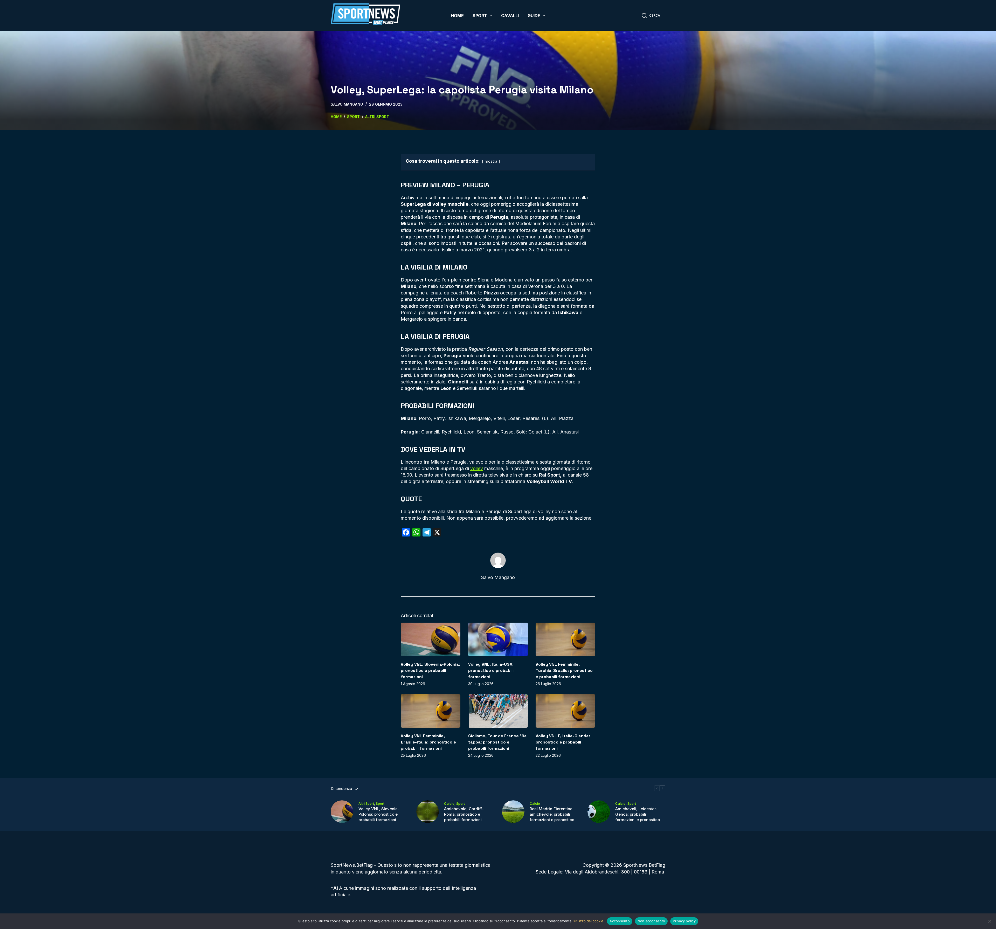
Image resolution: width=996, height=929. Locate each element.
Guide (534, 15)
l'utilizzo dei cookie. (588, 921)
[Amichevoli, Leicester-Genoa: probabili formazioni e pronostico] (598, 811)
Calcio (449, 803)
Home (457, 15)
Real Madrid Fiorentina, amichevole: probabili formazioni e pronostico (552, 814)
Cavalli (510, 15)
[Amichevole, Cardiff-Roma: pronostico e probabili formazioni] (427, 811)
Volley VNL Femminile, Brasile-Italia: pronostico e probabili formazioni (428, 742)
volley (476, 468)
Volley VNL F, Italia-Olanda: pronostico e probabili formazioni (563, 742)
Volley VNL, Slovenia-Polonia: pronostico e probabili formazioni (430, 670)
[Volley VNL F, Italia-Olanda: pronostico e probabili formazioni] (565, 711)
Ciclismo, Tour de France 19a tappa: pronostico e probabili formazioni (497, 742)
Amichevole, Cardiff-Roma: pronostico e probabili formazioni (464, 814)
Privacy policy (684, 921)
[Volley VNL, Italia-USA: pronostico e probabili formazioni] (498, 639)
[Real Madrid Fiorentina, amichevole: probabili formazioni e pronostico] (513, 811)
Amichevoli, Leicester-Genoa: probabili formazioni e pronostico (637, 814)
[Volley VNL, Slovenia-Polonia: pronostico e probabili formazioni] (430, 639)
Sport (480, 15)
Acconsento (620, 921)
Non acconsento (651, 921)
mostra (491, 161)
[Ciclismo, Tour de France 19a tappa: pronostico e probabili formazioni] (498, 711)
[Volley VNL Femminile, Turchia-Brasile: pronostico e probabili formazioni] (565, 639)
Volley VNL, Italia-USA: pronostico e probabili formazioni (491, 670)
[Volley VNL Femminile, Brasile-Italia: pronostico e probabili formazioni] (430, 711)
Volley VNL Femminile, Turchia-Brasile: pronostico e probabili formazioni (564, 670)
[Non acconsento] (989, 921)
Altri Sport (366, 803)
